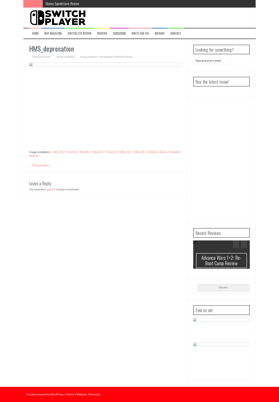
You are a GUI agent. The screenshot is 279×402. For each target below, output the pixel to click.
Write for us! (140, 33)
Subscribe (119, 33)
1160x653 (110, 152)
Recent (223, 287)
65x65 (163, 152)
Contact (175, 33)
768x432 (96, 152)
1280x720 (58, 152)
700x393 (84, 152)
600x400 (174, 152)
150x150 (71, 152)
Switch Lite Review (79, 33)
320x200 (152, 152)
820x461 (34, 155)
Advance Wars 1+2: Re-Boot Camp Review (221, 260)
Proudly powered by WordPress (45, 394)
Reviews (102, 33)
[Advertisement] (221, 160)
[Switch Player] (57, 17)
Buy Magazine (53, 33)
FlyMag (79, 394)
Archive (160, 33)
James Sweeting (65, 56)
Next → (47, 165)
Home (35, 33)
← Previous (36, 165)
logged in (50, 189)
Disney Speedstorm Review (62, 3)
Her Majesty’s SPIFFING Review (116, 56)
